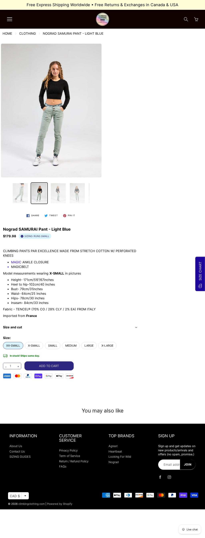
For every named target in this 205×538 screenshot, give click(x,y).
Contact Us (17, 451)
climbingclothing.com (31, 503)
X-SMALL (34, 345)
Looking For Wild (120, 457)
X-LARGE (107, 345)
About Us (15, 446)
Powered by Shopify (59, 503)
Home (7, 33)
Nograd (114, 462)
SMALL (52, 345)
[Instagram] (169, 477)
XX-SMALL (13, 345)
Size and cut (12, 327)
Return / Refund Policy (73, 461)
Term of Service (69, 456)
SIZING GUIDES (20, 457)
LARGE (88, 345)
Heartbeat (115, 451)
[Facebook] (160, 477)
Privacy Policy (68, 450)
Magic (16, 262)
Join (188, 464)
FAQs (62, 466)
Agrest (113, 446)
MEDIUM (70, 345)
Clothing (27, 33)
